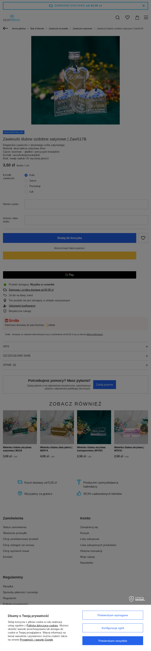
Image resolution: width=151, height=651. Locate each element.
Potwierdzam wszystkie (113, 640)
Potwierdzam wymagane (113, 615)
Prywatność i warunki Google (36, 639)
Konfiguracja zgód (113, 628)
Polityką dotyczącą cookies (42, 625)
